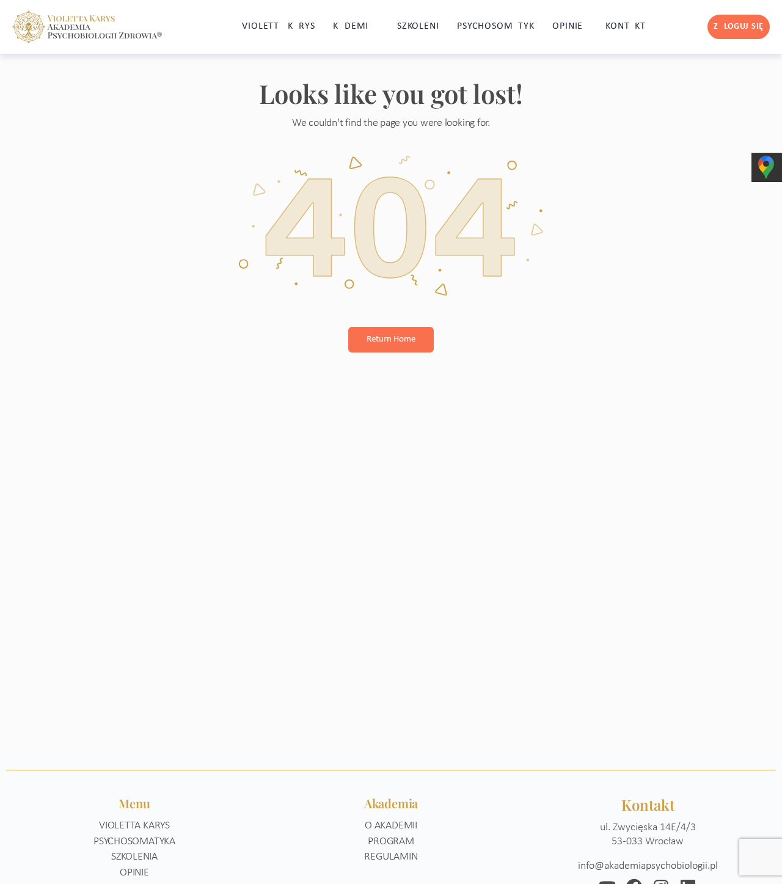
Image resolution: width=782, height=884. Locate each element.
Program (391, 841)
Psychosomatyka (134, 841)
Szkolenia (134, 857)
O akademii (391, 825)
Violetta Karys (134, 825)
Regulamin (390, 857)
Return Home (391, 339)
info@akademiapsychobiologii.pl (648, 866)
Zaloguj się (739, 26)
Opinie (134, 873)
